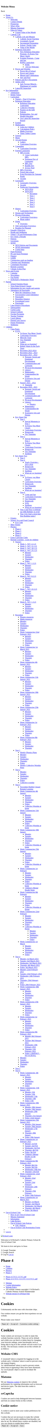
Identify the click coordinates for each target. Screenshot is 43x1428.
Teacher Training (17, 316)
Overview (24, 224)
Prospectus (15, 24)
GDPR (13, 258)
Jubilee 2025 (20, 82)
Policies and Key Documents (26, 80)
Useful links (19, 250)
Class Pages (15, 329)
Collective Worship (27, 108)
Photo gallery (25, 219)
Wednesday (29, 557)
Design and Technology (24, 213)
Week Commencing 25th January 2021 (29, 1121)
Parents (8, 282)
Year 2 (32, 198)
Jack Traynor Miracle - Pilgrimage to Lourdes (28, 85)
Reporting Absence (22, 299)
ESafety (13, 518)
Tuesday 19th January (33, 1109)
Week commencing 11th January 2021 (29, 678)
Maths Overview (26, 131)
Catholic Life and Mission (25, 37)
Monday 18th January (33, 1107)
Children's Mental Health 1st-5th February (31, 1156)
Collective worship (27, 783)
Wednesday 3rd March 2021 (30, 963)
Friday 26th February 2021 (30, 985)
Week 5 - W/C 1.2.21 (28, 563)
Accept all (14, 1324)
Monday (28, 553)
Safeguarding (16, 308)
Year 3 (32, 200)
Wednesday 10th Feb (33, 1170)
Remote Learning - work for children (24, 540)
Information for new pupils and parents (25, 288)
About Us (9, 17)
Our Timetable (25, 340)
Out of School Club (13, 1212)
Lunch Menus (16, 318)
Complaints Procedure (19, 265)
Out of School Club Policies (21, 1223)
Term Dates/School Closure (21, 286)
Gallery (23, 142)
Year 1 (32, 196)
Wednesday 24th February (31, 1188)
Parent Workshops (17, 323)
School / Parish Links (28, 45)
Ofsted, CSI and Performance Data (24, 234)
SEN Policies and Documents (26, 245)
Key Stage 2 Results (18, 237)
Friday (27, 561)
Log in (8, 1232)
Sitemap (9, 1283)
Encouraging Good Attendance (27, 295)
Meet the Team (25, 338)
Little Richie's (16, 1221)
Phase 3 (18, 531)
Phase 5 (18, 535)
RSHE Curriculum (27, 63)
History (18, 209)
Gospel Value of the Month (25, 32)
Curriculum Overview (28, 144)
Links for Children (27, 127)
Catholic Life (15, 35)
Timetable (28, 385)
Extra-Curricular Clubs (19, 538)
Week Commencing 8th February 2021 (29, 1162)
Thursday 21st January (33, 1116)
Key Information (12, 90)
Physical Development (33, 368)
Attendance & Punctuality (20, 290)
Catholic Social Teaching (29, 39)
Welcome (14, 20)
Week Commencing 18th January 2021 (29, 988)
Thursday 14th (30, 1099)
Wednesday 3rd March (33, 1206)
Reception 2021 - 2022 (28, 355)
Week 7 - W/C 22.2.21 (28, 589)
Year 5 (32, 204)
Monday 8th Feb (31, 1165)
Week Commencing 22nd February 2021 (29, 633)
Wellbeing (14, 325)
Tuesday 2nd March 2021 (29, 961)
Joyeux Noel (29, 168)
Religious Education (23, 50)
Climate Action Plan (18, 269)
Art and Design (21, 140)
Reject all (5, 1324)
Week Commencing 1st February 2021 (29, 1140)
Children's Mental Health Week (31, 889)
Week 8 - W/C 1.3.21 (28, 602)
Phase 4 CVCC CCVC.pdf (16, 1277)
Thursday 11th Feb (32, 1172)
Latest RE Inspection (23, 88)
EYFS (17, 331)
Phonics (33, 404)
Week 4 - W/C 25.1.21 (28, 550)
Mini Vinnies (15, 525)
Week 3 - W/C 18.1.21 (28, 548)
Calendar (14, 273)
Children (9, 327)
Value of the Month (27, 47)
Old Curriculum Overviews (25, 226)
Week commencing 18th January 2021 (29, 693)
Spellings (28, 454)
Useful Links (15, 310)
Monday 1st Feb (31, 1144)
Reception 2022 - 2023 (28, 353)
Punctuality (19, 297)
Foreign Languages (22, 151)
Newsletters (15, 275)
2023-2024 (29, 189)
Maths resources (26, 619)
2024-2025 (29, 191)
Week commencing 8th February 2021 (28, 738)
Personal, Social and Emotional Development (32, 359)
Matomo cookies (13, 1382)
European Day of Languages (31, 160)
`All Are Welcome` (32, 67)
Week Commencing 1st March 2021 (29, 648)
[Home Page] (7, 1236)
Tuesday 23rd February (30, 1183)
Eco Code (19, 522)
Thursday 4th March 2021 (30, 965)
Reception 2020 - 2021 (28, 387)
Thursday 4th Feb (31, 1150)
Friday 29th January (32, 1137)
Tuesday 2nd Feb (31, 1146)
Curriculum (15, 97)
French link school (27, 172)
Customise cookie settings (29, 1324)
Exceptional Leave (22, 301)
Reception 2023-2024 (28, 351)
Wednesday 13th (31, 1096)
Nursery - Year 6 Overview (25, 99)
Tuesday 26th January (33, 1127)
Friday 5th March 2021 (29, 967)
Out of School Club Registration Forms (25, 1228)
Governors (15, 241)
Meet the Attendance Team (25, 292)
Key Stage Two (21, 456)
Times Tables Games (28, 133)
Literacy (28, 370)
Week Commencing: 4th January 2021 (29, 1074)
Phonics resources (27, 617)
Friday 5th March (31, 1210)
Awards (23, 179)
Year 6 (32, 207)
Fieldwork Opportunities (29, 187)
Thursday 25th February (30, 1192)
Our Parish (15, 277)
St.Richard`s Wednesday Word (22, 280)
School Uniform (17, 312)
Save (22, 1426)
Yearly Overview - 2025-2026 (32, 463)
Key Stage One (21, 417)
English (18, 123)
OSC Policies (20, 1225)
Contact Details (16, 22)
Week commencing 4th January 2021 (28, 663)
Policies (23, 112)
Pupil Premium (16, 252)
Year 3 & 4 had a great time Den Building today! (30, 515)
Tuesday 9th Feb (31, 1167)
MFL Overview (26, 170)
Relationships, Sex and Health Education (28, 115)
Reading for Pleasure (23, 228)
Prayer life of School (28, 71)
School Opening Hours (19, 284)
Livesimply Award (27, 41)
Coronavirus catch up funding (22, 260)
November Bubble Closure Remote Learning (30, 788)
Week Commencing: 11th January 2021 (29, 1089)
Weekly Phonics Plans (28, 752)
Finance (13, 256)
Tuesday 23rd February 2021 (31, 974)
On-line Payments (17, 314)
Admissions (15, 93)
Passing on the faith (27, 110)
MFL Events (25, 153)
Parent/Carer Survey (18, 320)
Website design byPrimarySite (18, 1294)
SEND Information (22, 247)
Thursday (28, 559)
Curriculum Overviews (28, 217)
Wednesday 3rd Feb (32, 1148)
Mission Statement (17, 28)
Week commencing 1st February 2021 (28, 723)
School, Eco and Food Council (22, 520)
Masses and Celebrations (29, 75)
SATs (27, 503)
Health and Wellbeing (19, 232)
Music (17, 138)
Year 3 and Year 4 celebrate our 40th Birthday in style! (30, 511)
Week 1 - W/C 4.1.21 (28, 544)
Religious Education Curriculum (27, 104)
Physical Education (22, 215)
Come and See (30, 495)
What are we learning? (28, 344)
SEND (13, 243)
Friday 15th (29, 1101)
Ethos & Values (16, 30)
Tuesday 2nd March (32, 1204)
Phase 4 (18, 533)
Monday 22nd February (30, 1179)
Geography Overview (28, 183)
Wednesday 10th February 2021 (31, 1046)
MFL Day (28, 164)
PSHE (27, 65)
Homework (29, 432)
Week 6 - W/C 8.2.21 (28, 576)
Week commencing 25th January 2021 (29, 708)
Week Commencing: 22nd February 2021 (30, 1175)
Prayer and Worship (22, 69)
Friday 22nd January (32, 1118)
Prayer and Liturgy (27, 73)
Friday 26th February (33, 1195)
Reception (33, 194)
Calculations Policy (27, 129)
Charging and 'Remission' (20, 262)
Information (15, 1219)
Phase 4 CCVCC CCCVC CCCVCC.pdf (21, 1279)
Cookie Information (13, 1285)
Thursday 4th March (32, 1208)
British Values (16, 95)
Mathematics (20, 125)
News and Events (12, 271)
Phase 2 (18, 529)
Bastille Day (29, 166)
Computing (19, 146)
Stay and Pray (25, 78)
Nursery (18, 542)
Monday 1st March (32, 1202)
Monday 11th (30, 1092)
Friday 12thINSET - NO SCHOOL (32, 1054)
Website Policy (11, 1287)
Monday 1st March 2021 (29, 959)
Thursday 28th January (30, 1134)
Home (8, 15)
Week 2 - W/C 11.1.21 (28, 546)
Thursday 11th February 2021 (30, 1050)
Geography (19, 181)
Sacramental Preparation (29, 43)
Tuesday (28, 555)
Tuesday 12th (30, 1094)
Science (18, 136)
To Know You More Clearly (30, 333)
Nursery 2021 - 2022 (28, 383)
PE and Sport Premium (19, 254)
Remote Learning (17, 267)
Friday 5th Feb (30, 1152)
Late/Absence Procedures (20, 305)
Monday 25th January (33, 1124)
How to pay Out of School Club (23, 1215)
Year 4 (32, 202)
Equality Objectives (18, 230)
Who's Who (15, 26)
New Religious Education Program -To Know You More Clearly (30, 54)
